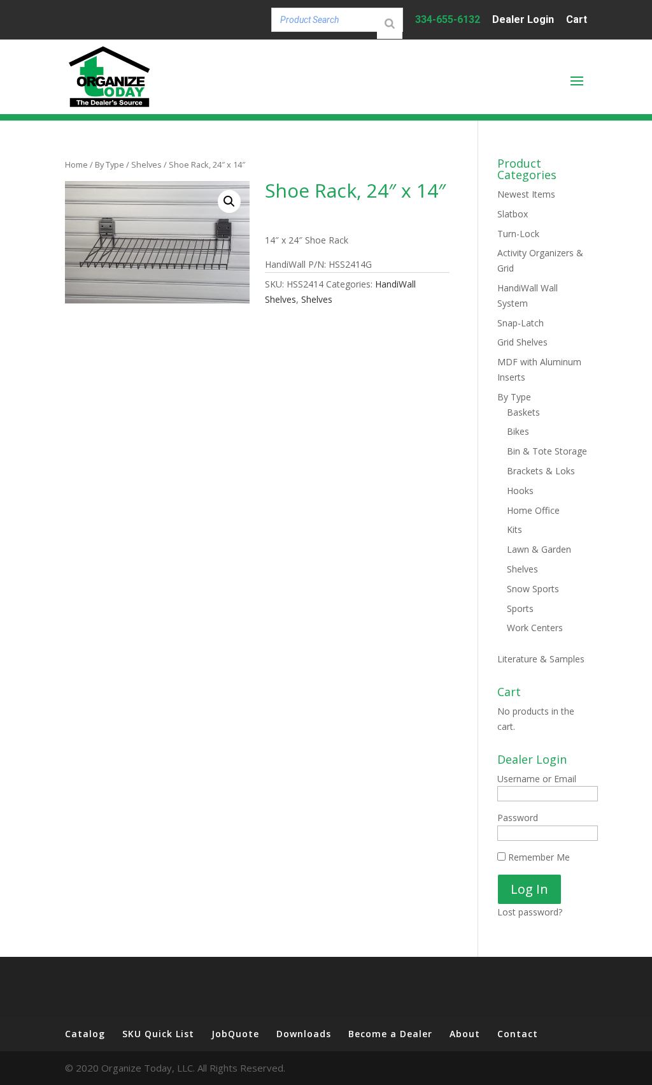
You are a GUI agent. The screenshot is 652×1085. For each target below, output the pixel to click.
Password (517, 818)
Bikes (518, 431)
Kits (514, 529)
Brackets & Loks (541, 471)
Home (76, 164)
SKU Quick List (158, 1034)
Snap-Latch (520, 323)
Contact (517, 1034)
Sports (520, 608)
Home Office (533, 510)
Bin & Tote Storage (547, 451)
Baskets (523, 412)
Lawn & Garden (539, 549)
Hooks (520, 490)
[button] (229, 201)
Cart (576, 20)
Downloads (303, 1034)
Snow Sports (533, 589)
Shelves (146, 164)
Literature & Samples (541, 659)
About (465, 1034)
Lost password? (529, 912)
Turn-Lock (518, 234)
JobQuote (235, 1034)
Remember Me (538, 857)
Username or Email (536, 779)
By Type (109, 164)
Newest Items (526, 194)
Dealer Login (523, 20)
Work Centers (535, 628)
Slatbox (512, 214)
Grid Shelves (522, 342)
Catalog (85, 1034)
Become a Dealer (390, 1034)
